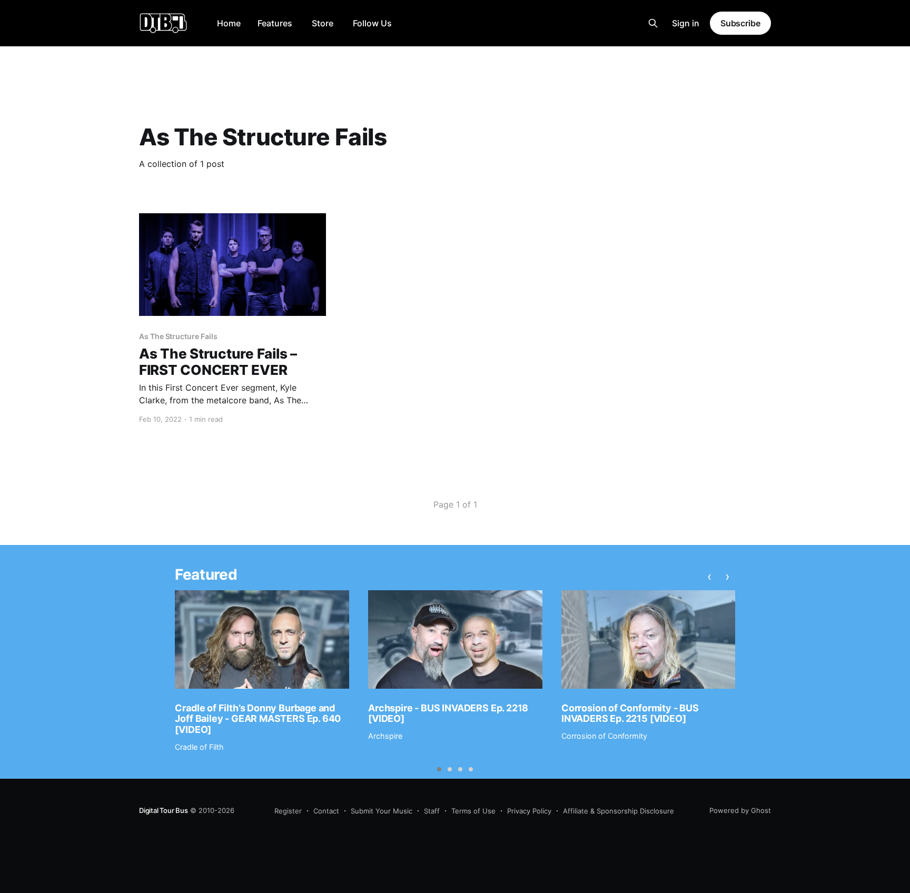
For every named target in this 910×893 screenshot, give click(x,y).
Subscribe (740, 23)
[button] (439, 769)
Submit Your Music (381, 811)
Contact (326, 811)
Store (322, 23)
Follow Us (372, 23)
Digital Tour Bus (163, 810)
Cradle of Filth (199, 746)
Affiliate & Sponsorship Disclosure (618, 811)
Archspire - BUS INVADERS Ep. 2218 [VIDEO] (448, 713)
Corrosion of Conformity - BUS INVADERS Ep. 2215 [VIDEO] (630, 713)
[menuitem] (229, 23)
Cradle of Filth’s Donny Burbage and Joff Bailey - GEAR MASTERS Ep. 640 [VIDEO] (258, 718)
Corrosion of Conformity (604, 735)
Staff (432, 811)
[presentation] (709, 576)
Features (275, 23)
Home (229, 23)
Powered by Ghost (740, 810)
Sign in (685, 23)
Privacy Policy (529, 811)
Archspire (385, 735)
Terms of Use (473, 811)
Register (288, 811)
